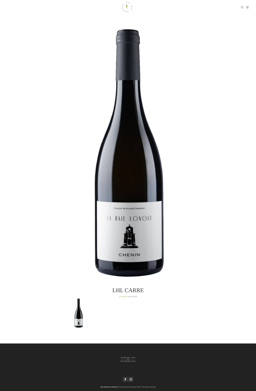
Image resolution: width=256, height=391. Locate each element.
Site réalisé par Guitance (109, 387)
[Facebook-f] (125, 379)
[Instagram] (130, 379)
